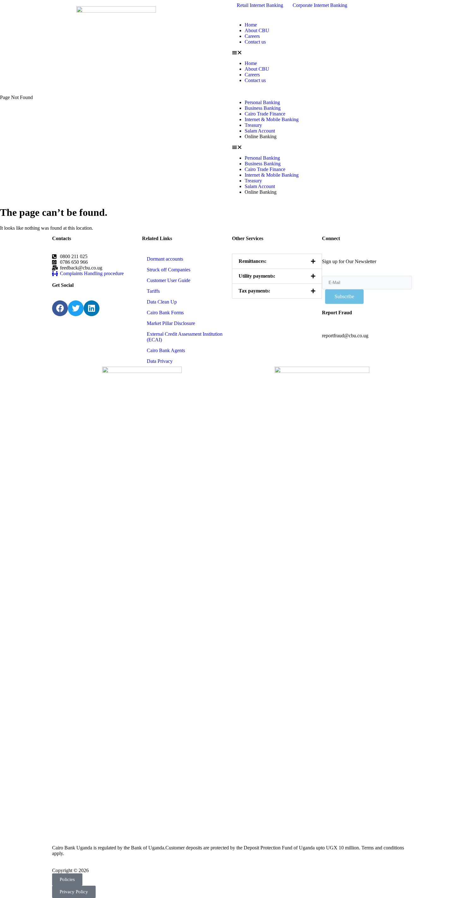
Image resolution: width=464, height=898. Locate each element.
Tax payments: (254, 290)
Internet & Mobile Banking (272, 119)
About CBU (257, 30)
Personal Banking (262, 102)
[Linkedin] (91, 308)
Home (251, 24)
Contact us (255, 41)
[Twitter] (76, 308)
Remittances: (252, 261)
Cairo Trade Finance (265, 113)
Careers (252, 36)
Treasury (253, 125)
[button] (348, 53)
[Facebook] (60, 308)
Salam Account (260, 130)
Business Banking (263, 108)
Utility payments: (257, 276)
